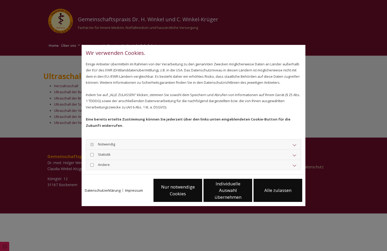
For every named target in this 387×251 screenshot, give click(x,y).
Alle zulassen (277, 190)
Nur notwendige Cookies (178, 190)
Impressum (134, 190)
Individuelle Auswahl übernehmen (228, 190)
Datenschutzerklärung (103, 190)
